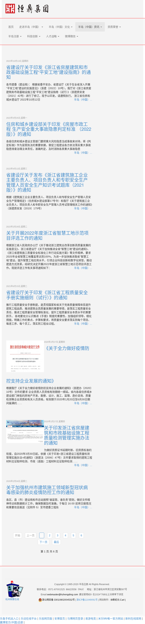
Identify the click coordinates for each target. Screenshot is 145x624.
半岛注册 (14, 36)
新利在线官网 (133, 618)
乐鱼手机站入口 (9, 618)
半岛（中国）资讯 (89, 26)
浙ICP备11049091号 (87, 600)
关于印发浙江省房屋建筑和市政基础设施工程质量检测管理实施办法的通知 (66, 435)
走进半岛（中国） (30, 26)
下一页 (43, 542)
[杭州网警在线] (14, 588)
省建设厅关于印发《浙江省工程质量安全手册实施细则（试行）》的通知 (47, 294)
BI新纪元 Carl (117, 600)
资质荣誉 (113, 26)
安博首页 (59, 618)
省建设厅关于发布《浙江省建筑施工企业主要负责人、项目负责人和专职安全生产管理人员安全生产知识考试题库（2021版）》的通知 (47, 182)
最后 (56, 542)
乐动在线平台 (29, 618)
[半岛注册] (27, 8)
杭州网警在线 (12, 599)
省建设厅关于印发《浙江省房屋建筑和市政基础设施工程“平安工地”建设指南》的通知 (48, 72)
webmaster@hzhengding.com (62, 594)
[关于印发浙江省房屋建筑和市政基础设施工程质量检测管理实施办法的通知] (25, 431)
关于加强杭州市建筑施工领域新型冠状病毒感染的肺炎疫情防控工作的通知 (47, 489)
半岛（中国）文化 (60, 26)
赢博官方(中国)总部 (11, 622)
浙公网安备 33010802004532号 (58, 600)
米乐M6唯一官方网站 (110, 618)
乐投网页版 (45, 618)
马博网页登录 (75, 618)
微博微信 (70, 36)
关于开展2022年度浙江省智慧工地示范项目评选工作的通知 (47, 235)
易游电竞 (90, 618)
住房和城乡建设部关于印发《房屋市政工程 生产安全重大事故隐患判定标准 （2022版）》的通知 (48, 129)
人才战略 (51, 36)
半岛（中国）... (83, 99)
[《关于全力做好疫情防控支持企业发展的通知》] (25, 356)
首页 (11, 26)
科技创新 (33, 36)
